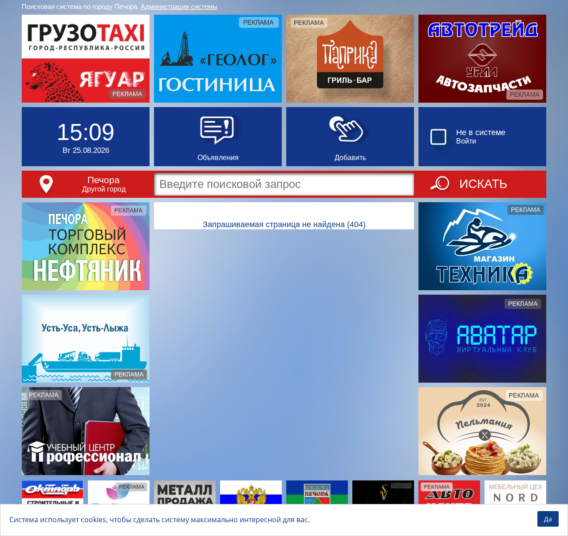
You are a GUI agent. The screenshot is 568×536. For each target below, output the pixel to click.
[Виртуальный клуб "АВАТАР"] (482, 338)
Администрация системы (179, 6)
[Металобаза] (185, 501)
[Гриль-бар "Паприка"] (350, 59)
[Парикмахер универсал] (383, 501)
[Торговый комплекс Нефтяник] (86, 246)
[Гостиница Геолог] (218, 59)
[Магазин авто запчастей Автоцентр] (449, 501)
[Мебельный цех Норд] (515, 501)
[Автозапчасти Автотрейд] (482, 59)
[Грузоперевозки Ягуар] (86, 59)
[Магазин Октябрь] (53, 501)
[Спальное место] (119, 501)
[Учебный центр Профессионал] (86, 431)
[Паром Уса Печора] (86, 338)
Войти (466, 141)
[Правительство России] (251, 501)
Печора (103, 180)
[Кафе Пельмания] (482, 431)
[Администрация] (317, 501)
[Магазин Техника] (482, 246)
